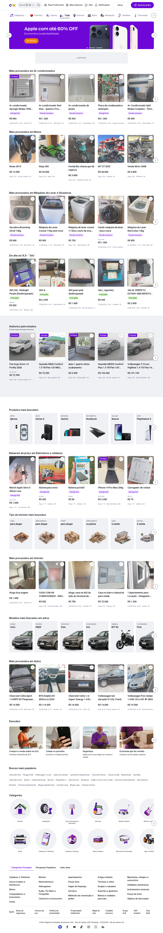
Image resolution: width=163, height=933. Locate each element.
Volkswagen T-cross (43, 775)
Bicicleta (12, 785)
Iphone (27, 780)
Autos (94, 15)
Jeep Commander (60, 775)
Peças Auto (73, 882)
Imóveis (80, 15)
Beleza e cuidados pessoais (106, 897)
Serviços (72, 891)
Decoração (143, 15)
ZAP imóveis (137, 912)
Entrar (120, 5)
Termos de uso (39, 912)
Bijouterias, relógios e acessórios (137, 879)
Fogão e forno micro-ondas (102, 780)
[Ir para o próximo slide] (155, 99)
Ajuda (11, 912)
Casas (12, 901)
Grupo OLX (125, 912)
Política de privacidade (54, 912)
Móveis (42, 877)
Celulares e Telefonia (19, 877)
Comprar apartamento (27, 785)
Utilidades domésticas (138, 885)
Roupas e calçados (107, 886)
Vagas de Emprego (77, 886)
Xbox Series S (142, 780)
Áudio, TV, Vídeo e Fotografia (47, 892)
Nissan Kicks (126, 775)
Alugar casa (75, 785)
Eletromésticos (46, 882)
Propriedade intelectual (76, 912)
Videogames (45, 886)
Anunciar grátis (144, 5)
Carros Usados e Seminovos (17, 883)
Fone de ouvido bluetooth (125, 780)
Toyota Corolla (113, 775)
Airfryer (50, 780)
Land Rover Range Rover (80, 775)
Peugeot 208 (28, 775)
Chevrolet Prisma (99, 775)
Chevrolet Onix (15, 775)
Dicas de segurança (20, 912)
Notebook (85, 780)
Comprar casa (62, 785)
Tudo (67, 15)
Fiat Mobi (136, 775)
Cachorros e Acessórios (50, 898)
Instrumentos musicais (138, 889)
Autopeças (109, 15)
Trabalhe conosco (109, 912)
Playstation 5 (61, 780)
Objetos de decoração (138, 898)
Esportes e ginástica (108, 891)
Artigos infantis (105, 877)
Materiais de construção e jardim (80, 897)
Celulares (126, 15)
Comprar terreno (88, 785)
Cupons (53, 15)
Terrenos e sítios (106, 882)
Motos (12, 889)
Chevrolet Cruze (15, 780)
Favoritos (38, 15)
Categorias (19, 15)
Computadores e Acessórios (17, 895)
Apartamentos (75, 877)
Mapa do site (96, 912)
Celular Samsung (38, 780)
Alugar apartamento (46, 785)
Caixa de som (73, 780)
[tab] (21, 868)
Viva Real (148, 912)
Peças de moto (134, 894)
